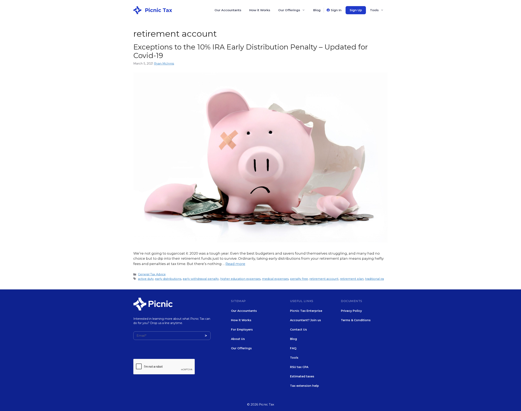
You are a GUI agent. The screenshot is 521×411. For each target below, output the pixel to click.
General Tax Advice (152, 274)
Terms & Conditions (356, 320)
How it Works (259, 10)
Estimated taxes (302, 376)
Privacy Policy (351, 311)
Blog (317, 10)
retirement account (323, 279)
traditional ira (374, 279)
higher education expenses (240, 279)
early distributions (168, 279)
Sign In (336, 10)
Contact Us (298, 329)
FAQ (293, 348)
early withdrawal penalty (201, 279)
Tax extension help (304, 386)
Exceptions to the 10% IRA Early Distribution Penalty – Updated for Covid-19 (250, 51)
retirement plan (352, 279)
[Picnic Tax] (137, 10)
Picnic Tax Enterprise (306, 311)
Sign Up (356, 10)
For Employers (242, 329)
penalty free (299, 279)
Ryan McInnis (164, 63)
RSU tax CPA (299, 367)
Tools (374, 10)
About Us (238, 339)
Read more (235, 264)
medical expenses (275, 279)
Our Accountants (228, 10)
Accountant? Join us (305, 320)
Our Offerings (289, 10)
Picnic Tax (158, 10)
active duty (146, 279)
